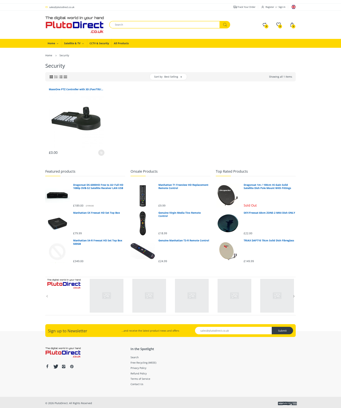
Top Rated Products (232, 171)
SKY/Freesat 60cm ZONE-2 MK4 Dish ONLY (269, 212)
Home (48, 55)
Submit (282, 330)
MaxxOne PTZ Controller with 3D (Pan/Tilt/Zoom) (76, 89)
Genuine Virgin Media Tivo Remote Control (179, 214)
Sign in (281, 7)
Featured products (60, 171)
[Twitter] (55, 366)
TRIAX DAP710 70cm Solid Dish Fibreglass (269, 240)
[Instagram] (64, 366)
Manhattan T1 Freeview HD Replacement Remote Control (183, 186)
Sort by (158, 76)
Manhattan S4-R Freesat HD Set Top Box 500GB (97, 242)
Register (270, 7)
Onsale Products (144, 171)
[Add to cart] (101, 153)
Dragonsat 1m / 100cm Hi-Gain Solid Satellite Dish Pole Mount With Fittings (267, 186)
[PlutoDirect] (74, 24)
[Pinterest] (72, 366)
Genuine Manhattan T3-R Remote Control (183, 240)
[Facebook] (47, 366)
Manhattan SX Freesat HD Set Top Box (96, 212)
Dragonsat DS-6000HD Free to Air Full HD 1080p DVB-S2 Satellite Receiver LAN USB (98, 186)
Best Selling (171, 76)
